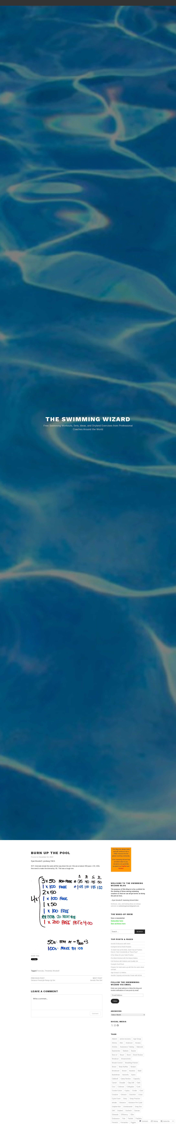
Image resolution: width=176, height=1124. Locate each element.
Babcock (140, 1047)
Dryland (120, 1110)
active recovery (125, 1039)
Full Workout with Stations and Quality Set (124, 961)
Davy (125, 1098)
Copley (127, 1091)
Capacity (136, 1079)
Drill (113, 1110)
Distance (122, 1102)
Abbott (114, 1039)
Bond (129, 1055)
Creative (115, 1095)
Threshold (48, 971)
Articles (114, 1047)
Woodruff (56, 971)
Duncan (137, 1110)
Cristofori (132, 1095)
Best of (114, 1055)
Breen (114, 1067)
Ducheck (128, 1110)
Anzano (138, 1043)
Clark (138, 1083)
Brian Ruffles (123, 1067)
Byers (133, 1075)
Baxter (133, 1051)
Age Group (137, 1039)
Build (139, 1071)
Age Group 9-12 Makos (118, 972)
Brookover (115, 1071)
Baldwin (125, 1051)
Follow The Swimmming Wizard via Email (125, 983)
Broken (133, 1067)
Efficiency (124, 1114)
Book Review (138, 1055)
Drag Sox (138, 1106)
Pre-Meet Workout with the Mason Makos (124, 958)
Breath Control (117, 1063)
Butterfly (125, 1075)
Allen (121, 1043)
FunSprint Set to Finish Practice (121, 947)
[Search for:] (128, 932)
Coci (113, 1087)
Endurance (116, 1118)
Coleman (121, 1087)
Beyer (122, 1055)
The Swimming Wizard (88, 419)
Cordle (134, 1091)
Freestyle (40, 971)
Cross (140, 1095)
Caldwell (115, 1079)
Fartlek (130, 1118)
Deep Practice (135, 1098)
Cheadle (122, 1083)
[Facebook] (118, 1025)
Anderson (129, 1043)
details (114, 1102)
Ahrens (114, 1043)
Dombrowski (127, 1106)
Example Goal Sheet (117, 964)
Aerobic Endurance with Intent (120, 944)
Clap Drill (131, 1083)
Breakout (115, 1059)
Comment (95, 1013)
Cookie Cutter (117, 1091)
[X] (112, 1025)
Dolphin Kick (116, 1106)
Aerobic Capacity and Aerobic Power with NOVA (126, 975)
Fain (123, 1118)
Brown (124, 1071)
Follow (115, 1001)
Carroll (114, 1083)
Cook (138, 1087)
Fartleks (139, 1118)
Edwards (115, 1114)
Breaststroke (126, 1059)
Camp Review (126, 1079)
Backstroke (116, 1051)
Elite (132, 1114)
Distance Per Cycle (135, 1102)
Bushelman (116, 1075)
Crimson (123, 1095)
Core (141, 1091)
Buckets (132, 1071)
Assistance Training (127, 1047)
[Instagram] (115, 1025)
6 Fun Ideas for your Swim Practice (122, 955)
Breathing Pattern (131, 1063)
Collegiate (130, 1087)
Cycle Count (116, 1098)
